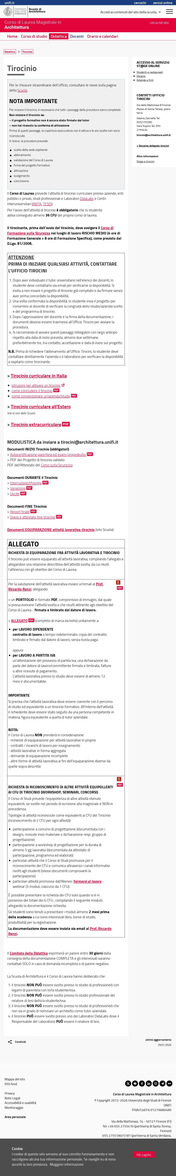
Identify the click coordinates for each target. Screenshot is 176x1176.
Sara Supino (144, 126)
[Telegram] (163, 1083)
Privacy (10, 1093)
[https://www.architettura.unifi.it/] (30, 11)
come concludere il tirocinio (32, 390)
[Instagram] (156, 1083)
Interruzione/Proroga (26, 482)
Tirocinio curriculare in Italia (39, 375)
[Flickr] (169, 1083)
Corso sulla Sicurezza (57, 464)
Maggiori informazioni (67, 1164)
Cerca (159, 22)
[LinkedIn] (149, 1083)
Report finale (20, 511)
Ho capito (144, 1154)
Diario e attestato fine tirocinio (32, 516)
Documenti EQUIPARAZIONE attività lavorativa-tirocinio (51, 529)
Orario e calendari (102, 36)
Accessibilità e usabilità (20, 1102)
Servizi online (162, 2)
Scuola (22, 90)
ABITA (36, 203)
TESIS (47, 203)
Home (12, 36)
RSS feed (11, 1084)
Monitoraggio (14, 1107)
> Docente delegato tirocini (153, 146)
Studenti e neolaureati (150, 72)
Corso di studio (34, 36)
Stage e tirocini (145, 161)
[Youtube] (135, 1083)
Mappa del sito (15, 1079)
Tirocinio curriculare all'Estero (41, 406)
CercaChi (140, 2)
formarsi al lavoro (88, 881)
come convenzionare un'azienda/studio (41, 395)
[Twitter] (128, 1083)
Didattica (59, 36)
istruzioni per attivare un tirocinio (36, 385)
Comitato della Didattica (29, 953)
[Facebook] (142, 1083)
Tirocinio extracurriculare (36, 424)
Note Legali (12, 1098)
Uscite (14, 493)
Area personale (15, 1116)
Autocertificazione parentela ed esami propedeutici (48, 454)
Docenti (77, 36)
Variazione (17, 488)
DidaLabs (87, 198)
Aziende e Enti (145, 80)
